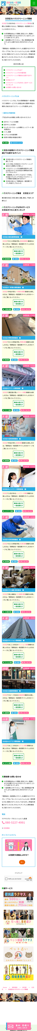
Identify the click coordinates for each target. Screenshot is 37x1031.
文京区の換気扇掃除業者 (12, 237)
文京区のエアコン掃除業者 (12, 741)
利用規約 (7, 828)
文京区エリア (10, 80)
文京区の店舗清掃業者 (11, 691)
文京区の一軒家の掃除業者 (12, 287)
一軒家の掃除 (20, 291)
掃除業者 (14, 987)
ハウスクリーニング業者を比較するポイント (19, 76)
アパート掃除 (22, 392)
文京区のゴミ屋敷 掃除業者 (13, 590)
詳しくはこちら (25, 259)
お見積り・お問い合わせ (13, 87)
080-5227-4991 (15, 822)
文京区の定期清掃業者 (11, 439)
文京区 (4, 23)
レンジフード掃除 (21, 493)
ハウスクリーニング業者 (23, 23)
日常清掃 (23, 544)
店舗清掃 (21, 695)
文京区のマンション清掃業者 (13, 640)
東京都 (24, 987)
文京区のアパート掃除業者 (12, 388)
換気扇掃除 (24, 241)
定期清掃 (19, 443)
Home (5, 987)
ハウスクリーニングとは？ (14, 70)
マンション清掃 (23, 644)
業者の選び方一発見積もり (18, 252)
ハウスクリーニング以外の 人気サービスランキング (19, 84)
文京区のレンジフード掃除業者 (14, 489)
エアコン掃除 (22, 745)
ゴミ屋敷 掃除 (20, 594)
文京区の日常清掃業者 (11, 539)
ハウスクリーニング (17, 143)
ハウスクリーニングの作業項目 (16, 73)
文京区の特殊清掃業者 (11, 338)
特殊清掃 (23, 342)
